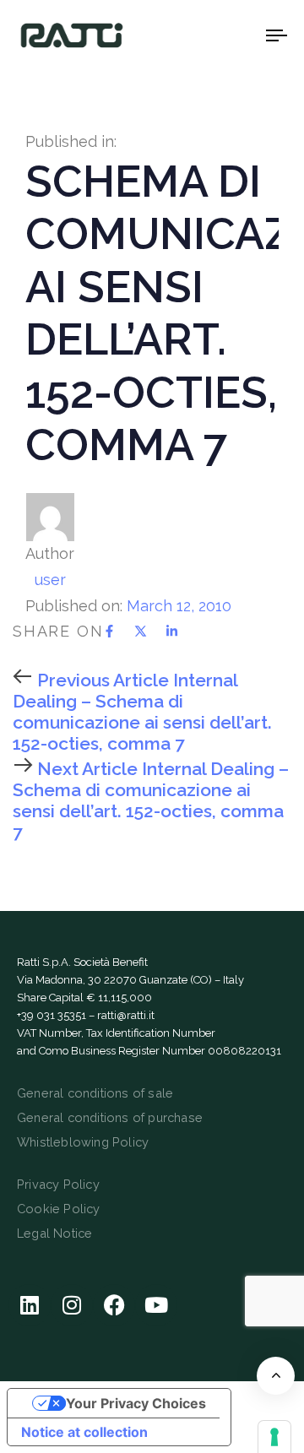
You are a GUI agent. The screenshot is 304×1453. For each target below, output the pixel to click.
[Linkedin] (29, 1305)
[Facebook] (114, 1305)
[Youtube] (156, 1305)
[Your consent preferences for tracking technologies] (274, 1437)
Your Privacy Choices (136, 1403)
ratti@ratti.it (126, 1015)
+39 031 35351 (51, 1015)
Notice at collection (84, 1431)
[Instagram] (72, 1305)
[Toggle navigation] (242, 35)
